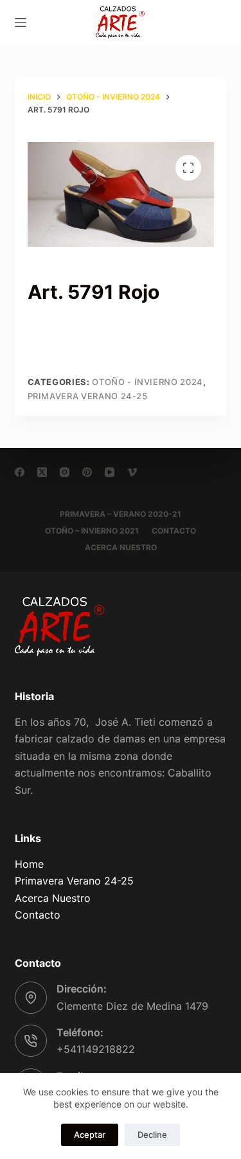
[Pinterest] (87, 472)
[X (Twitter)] (42, 472)
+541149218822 (96, 1049)
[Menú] (20, 22)
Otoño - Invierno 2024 (147, 382)
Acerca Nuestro (53, 898)
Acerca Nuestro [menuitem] (121, 547)
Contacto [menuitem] (174, 530)
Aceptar (89, 1134)
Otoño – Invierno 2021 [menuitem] (92, 530)
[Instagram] (64, 472)
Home (29, 864)
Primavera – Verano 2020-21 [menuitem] (120, 514)
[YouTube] (109, 472)
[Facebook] (19, 472)
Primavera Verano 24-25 (88, 396)
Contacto (37, 914)
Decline (152, 1134)
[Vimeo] (132, 472)
